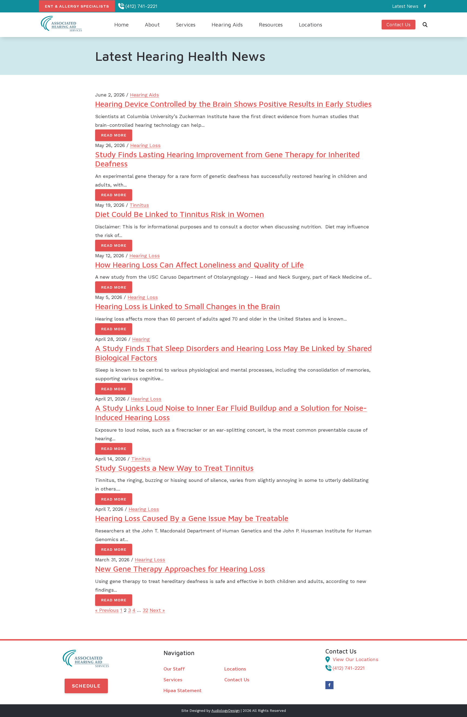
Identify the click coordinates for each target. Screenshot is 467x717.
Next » (157, 610)
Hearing (141, 339)
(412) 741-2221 (141, 6)
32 (145, 610)
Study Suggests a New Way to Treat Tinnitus (174, 467)
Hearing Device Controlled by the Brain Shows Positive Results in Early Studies (233, 103)
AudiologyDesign (225, 711)
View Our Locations (355, 659)
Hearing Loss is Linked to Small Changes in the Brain (187, 306)
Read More (113, 135)
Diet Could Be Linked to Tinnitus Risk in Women (179, 214)
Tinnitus (139, 205)
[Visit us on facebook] (425, 6)
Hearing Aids (144, 95)
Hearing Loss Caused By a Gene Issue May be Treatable (191, 518)
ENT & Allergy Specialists (77, 6)
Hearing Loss (145, 145)
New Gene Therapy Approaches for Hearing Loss (180, 568)
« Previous (107, 610)
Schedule (86, 686)
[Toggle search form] (425, 24)
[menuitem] (403, 6)
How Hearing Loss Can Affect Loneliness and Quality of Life (199, 264)
